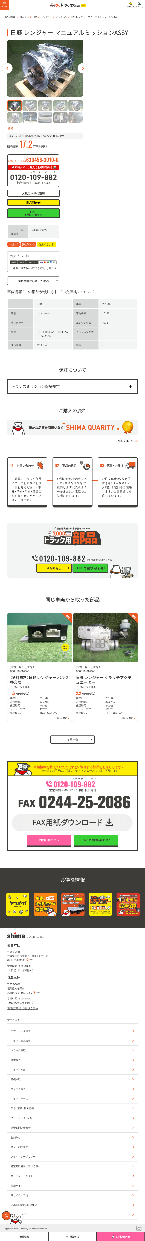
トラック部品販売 (21, 1040)
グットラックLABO (21, 1118)
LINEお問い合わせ (33, 213)
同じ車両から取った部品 (33, 281)
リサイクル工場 (19, 1195)
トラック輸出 (18, 1069)
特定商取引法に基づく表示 (25, 1166)
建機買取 (16, 1079)
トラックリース (19, 1098)
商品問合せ (33, 202)
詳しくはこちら (127, 441)
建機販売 (16, 1059)
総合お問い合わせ (21, 1127)
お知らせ (16, 1137)
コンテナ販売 (18, 1089)
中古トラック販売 (21, 1031)
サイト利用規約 (19, 1147)
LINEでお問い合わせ (90, 568)
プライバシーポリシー (23, 1156)
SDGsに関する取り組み (24, 1204)
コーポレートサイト (22, 1176)
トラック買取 (18, 1050)
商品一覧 (72, 739)
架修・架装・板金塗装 (22, 1108)
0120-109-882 (62, 558)
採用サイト (17, 1185)
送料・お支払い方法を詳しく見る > (35, 267)
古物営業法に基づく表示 (22, 1008)
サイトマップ (18, 1214)
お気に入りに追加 (33, 193)
